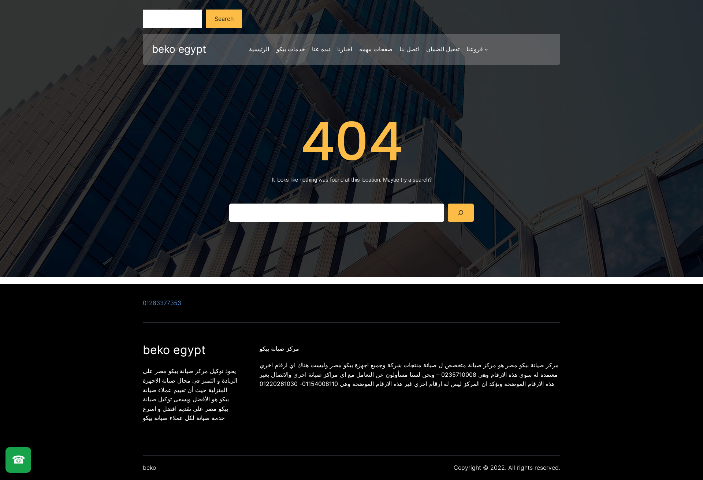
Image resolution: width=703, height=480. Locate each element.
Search (224, 18)
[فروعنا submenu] (486, 49)
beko (149, 467)
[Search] (461, 213)
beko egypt (179, 49)
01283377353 (162, 302)
